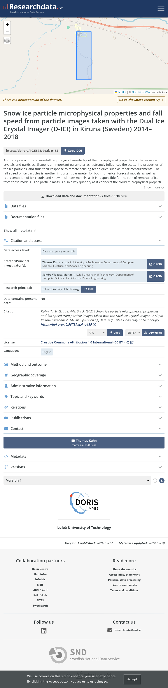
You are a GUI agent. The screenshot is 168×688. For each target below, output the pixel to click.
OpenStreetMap (141, 92)
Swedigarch (40, 605)
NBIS (40, 584)
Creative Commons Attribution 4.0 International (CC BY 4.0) (85, 342)
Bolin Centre (40, 569)
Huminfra (40, 574)
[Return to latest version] (154, 480)
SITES (40, 600)
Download (155, 333)
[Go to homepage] (32, 9)
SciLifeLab (40, 595)
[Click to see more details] (161, 480)
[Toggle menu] (161, 9)
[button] (7, 24)
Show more (152, 187)
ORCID (156, 265)
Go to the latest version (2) (139, 100)
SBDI (36, 590)
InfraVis (40, 579)
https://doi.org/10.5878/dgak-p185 (66, 324)
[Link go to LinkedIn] (44, 631)
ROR (90, 290)
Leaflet (121, 92)
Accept (132, 679)
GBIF (45, 590)
